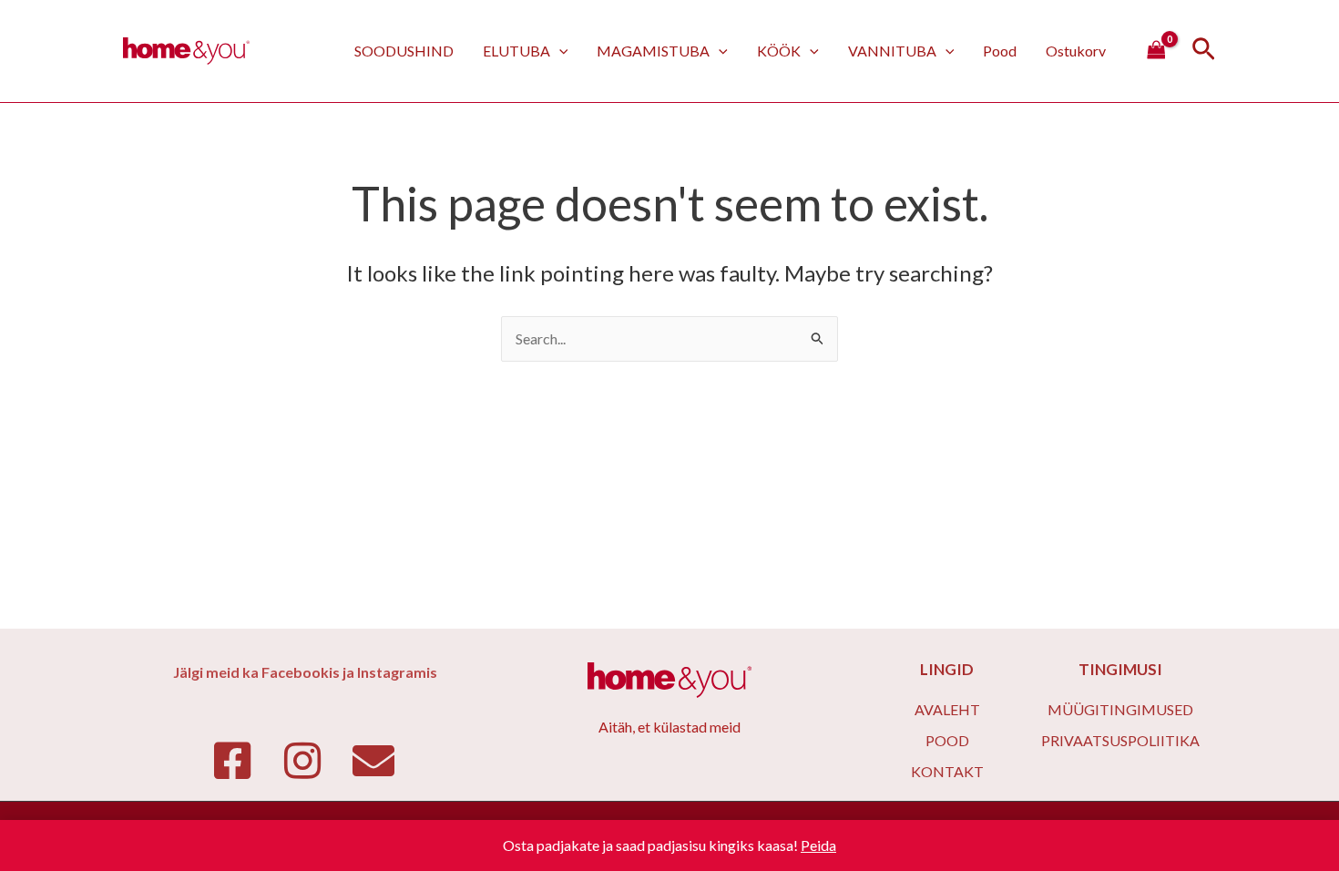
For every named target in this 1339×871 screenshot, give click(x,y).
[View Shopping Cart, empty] (1156, 51)
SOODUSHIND (404, 50)
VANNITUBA (892, 50)
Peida (818, 845)
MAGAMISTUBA (653, 50)
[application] (559, 50)
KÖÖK (779, 50)
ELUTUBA (516, 50)
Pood (1000, 50)
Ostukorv (1076, 50)
